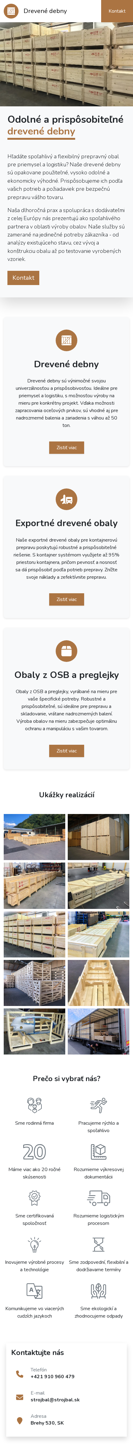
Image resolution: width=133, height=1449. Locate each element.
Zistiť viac (67, 447)
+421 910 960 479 (53, 1376)
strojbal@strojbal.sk (55, 1399)
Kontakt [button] (117, 11)
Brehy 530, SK (47, 1423)
